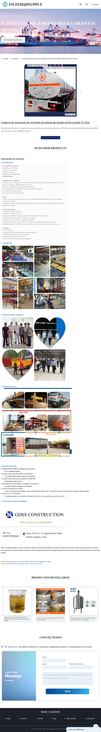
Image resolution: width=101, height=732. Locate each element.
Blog (54, 718)
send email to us (52, 137)
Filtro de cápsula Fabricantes (56, 550)
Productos (15, 58)
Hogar (6, 58)
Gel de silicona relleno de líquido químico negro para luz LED (23, 563)
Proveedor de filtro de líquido (76, 550)
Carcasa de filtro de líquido (27, 548)
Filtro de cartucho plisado (79, 548)
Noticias (40, 718)
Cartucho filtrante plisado (21, 550)
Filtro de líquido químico (9, 548)
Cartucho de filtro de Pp (38, 550)
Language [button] (95, 4)
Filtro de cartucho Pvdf (62, 548)
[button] (80, 4)
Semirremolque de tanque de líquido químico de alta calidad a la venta (29, 561)
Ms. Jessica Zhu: (11, 647)
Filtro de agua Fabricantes (45, 548)
